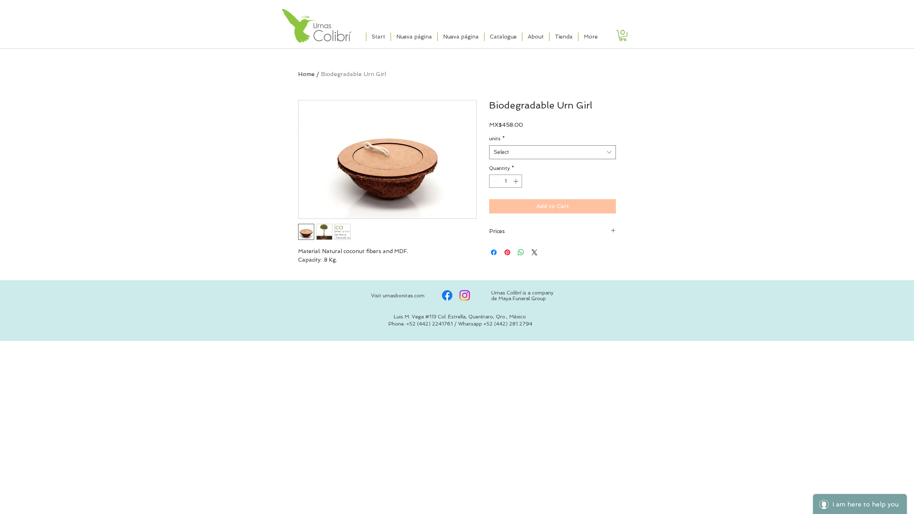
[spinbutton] (505, 181)
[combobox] (552, 152)
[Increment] (516, 181)
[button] (622, 35)
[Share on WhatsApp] (521, 252)
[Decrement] (494, 181)
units (497, 138)
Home (306, 74)
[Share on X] (534, 252)
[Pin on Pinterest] (507, 252)
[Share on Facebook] (493, 252)
